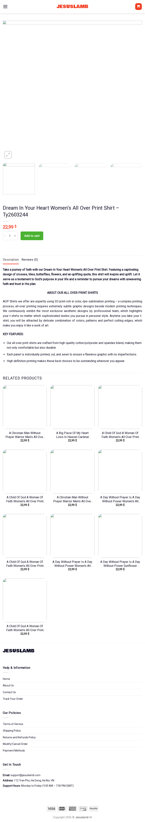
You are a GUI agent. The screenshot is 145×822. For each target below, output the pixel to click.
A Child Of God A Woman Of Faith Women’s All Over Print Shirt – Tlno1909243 (24, 564)
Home (6, 678)
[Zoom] (8, 155)
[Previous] (10, 90)
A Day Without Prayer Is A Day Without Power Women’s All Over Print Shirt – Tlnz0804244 (72, 564)
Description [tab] (11, 259)
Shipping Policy (12, 730)
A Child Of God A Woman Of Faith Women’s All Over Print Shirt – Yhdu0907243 (24, 499)
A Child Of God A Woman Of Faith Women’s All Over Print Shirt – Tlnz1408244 (24, 628)
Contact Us (9, 692)
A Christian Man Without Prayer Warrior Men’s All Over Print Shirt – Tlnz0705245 (72, 499)
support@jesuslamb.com (25, 775)
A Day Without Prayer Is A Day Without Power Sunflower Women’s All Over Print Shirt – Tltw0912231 (120, 564)
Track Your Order (13, 698)
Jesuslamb (72, 6)
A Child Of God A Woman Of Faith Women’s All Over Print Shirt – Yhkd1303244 (120, 435)
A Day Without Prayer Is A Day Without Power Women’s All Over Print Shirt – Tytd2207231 (120, 499)
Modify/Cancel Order (15, 743)
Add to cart (32, 236)
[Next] (134, 90)
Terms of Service (13, 724)
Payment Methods (14, 750)
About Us (8, 685)
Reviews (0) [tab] (30, 259)
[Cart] (138, 6)
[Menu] (5, 7)
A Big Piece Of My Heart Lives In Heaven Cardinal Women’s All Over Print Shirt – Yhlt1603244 (72, 435)
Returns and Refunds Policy (19, 737)
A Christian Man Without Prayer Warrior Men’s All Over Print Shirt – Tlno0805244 (24, 435)
